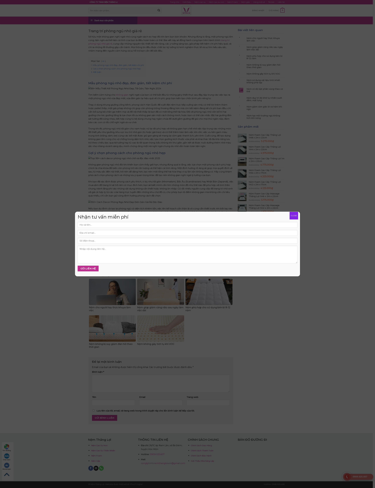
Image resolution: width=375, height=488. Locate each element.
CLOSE (294, 215)
